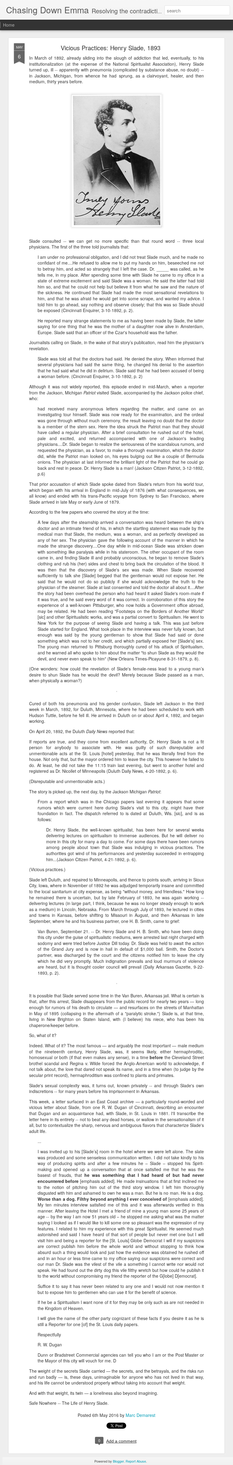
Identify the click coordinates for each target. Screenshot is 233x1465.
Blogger (118, 1461)
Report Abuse (136, 1461)
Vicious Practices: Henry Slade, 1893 (110, 47)
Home (9, 25)
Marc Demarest (140, 1415)
